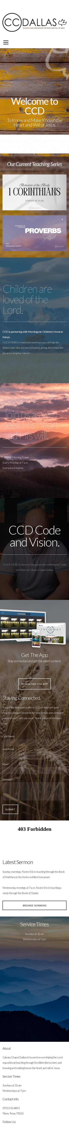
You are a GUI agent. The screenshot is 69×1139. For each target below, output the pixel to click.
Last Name (8, 749)
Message (7, 779)
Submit (10, 809)
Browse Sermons (34, 905)
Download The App (34, 684)
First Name (8, 736)
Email (5, 764)
